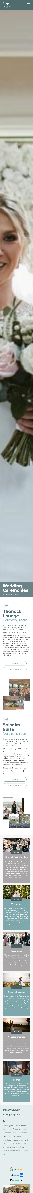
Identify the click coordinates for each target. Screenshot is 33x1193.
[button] (3, 1164)
